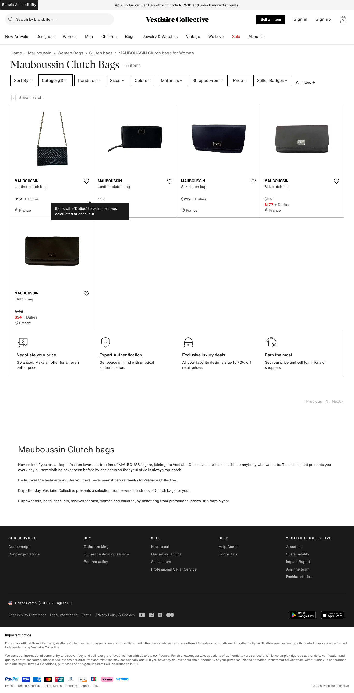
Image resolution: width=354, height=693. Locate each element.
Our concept (19, 547)
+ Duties (31, 199)
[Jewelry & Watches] (182, 36)
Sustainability (297, 554)
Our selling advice (166, 554)
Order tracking (95, 547)
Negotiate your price (36, 355)
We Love (216, 36)
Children (109, 36)
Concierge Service (24, 554)
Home (16, 53)
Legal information (63, 614)
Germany (71, 686)
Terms (86, 614)
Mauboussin (39, 53)
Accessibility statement (27, 614)
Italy (95, 686)
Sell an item (271, 19)
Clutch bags (100, 53)
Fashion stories (299, 577)
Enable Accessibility (19, 5)
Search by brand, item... (36, 19)
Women (70, 36)
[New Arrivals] (32, 36)
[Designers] (59, 36)
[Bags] (138, 36)
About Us (257, 36)
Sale (236, 36)
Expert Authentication (121, 355)
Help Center (228, 547)
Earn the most (278, 355)
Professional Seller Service (174, 569)
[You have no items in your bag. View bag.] (343, 19)
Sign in (300, 19)
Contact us (227, 554)
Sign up (323, 19)
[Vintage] (204, 36)
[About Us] (269, 36)
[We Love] (228, 36)
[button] (343, 19)
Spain (85, 686)
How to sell (160, 547)
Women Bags (70, 53)
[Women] (81, 36)
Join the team (297, 569)
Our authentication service (106, 554)
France (10, 686)
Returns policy (95, 562)
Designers (45, 36)
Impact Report (298, 562)
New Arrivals (16, 36)
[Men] (97, 36)
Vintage (193, 36)
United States (53, 686)
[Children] (121, 36)
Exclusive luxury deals (203, 355)
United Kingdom (29, 686)
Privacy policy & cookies (115, 614)
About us (293, 547)
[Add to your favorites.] (86, 181)
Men (89, 36)
